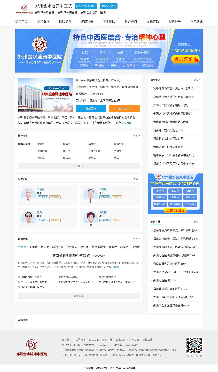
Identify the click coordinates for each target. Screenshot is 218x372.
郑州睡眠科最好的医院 (30, 277)
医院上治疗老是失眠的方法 (32, 282)
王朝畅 (103, 189)
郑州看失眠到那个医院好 (31, 287)
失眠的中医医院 (107, 277)
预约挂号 (175, 21)
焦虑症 (92, 144)
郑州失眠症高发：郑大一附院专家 (117, 282)
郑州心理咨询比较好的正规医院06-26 (175, 272)
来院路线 (196, 21)
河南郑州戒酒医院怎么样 (168, 130)
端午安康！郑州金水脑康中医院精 (173, 155)
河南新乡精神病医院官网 (168, 138)
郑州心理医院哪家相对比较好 (171, 105)
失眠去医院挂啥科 (68, 277)
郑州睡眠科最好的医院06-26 (170, 288)
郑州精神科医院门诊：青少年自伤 (173, 163)
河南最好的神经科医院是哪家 (171, 122)
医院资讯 (65, 21)
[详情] (127, 122)
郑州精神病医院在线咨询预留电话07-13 (176, 247)
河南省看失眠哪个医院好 (71, 256)
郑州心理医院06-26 (164, 280)
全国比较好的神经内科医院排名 (172, 113)
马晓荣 (103, 212)
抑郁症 (66, 144)
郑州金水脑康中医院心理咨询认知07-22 (176, 238)
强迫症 (117, 151)
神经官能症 (94, 151)
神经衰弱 (42, 151)
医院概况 (43, 21)
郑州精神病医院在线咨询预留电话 (173, 97)
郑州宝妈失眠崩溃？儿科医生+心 (76, 282)
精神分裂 (119, 144)
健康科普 (87, 21)
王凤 (39, 212)
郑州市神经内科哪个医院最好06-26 (174, 297)
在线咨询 (153, 21)
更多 (135, 135)
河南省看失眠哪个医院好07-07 (171, 263)
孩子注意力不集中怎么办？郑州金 (173, 88)
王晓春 (40, 189)
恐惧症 (41, 157)
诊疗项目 (131, 21)
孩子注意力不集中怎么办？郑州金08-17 (176, 230)
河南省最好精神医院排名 (168, 147)
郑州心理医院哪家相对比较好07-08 (174, 255)
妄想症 (92, 157)
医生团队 (109, 21)
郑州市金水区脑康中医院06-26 (171, 305)
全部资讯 (79, 295)
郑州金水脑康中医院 (73, 350)
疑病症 (66, 157)
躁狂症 (66, 151)
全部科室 (79, 166)
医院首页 (21, 21)
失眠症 (41, 144)
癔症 (116, 157)
